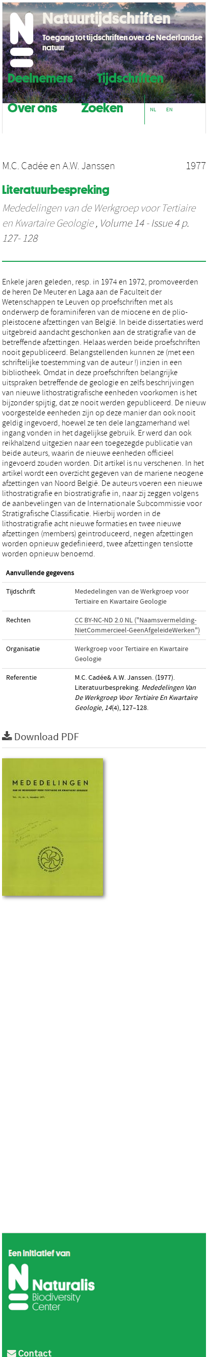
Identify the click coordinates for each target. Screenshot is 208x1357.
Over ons (32, 106)
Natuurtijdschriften (106, 18)
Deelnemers (40, 76)
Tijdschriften (130, 76)
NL (153, 109)
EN (169, 109)
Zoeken (102, 106)
